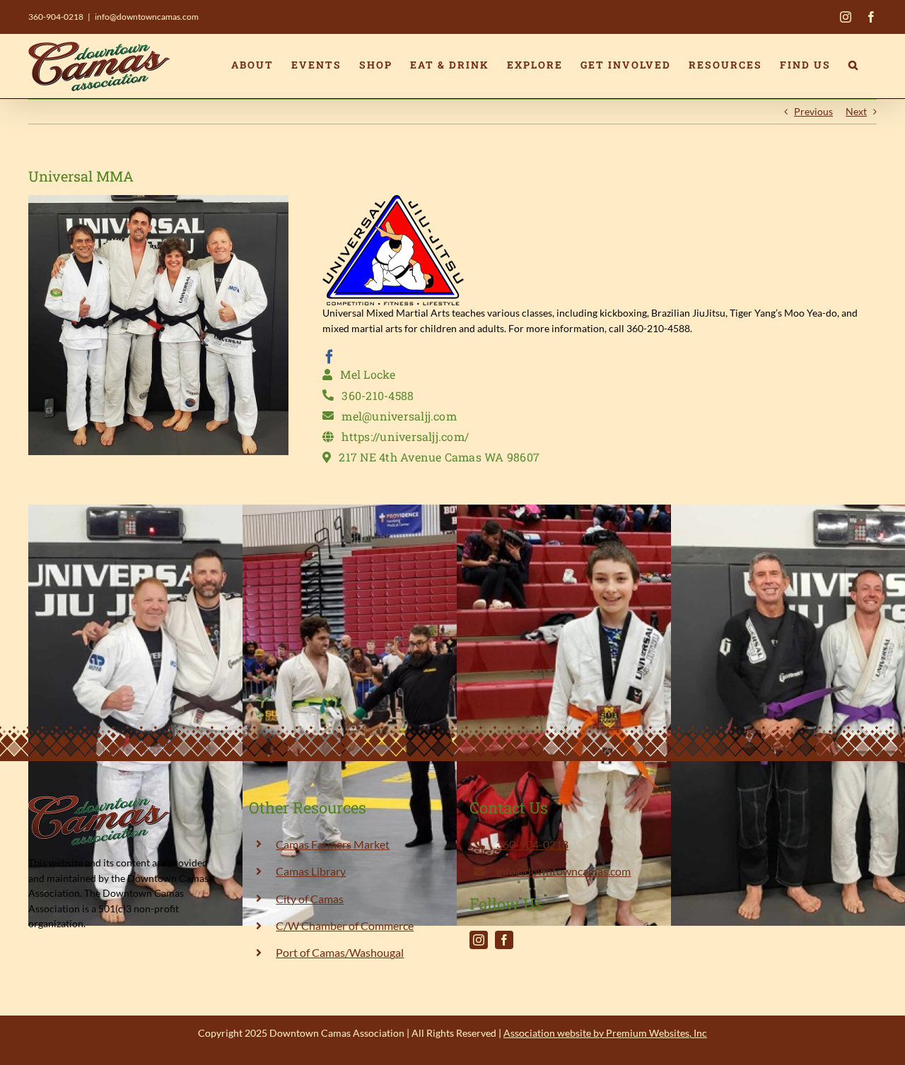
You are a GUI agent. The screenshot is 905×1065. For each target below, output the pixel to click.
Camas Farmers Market (333, 844)
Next (856, 111)
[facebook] (329, 357)
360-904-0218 (55, 16)
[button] (853, 65)
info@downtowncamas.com (147, 16)
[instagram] (478, 940)
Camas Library (311, 871)
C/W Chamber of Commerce (345, 925)
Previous (813, 111)
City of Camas (310, 898)
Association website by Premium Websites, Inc (605, 1033)
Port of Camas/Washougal (340, 952)
